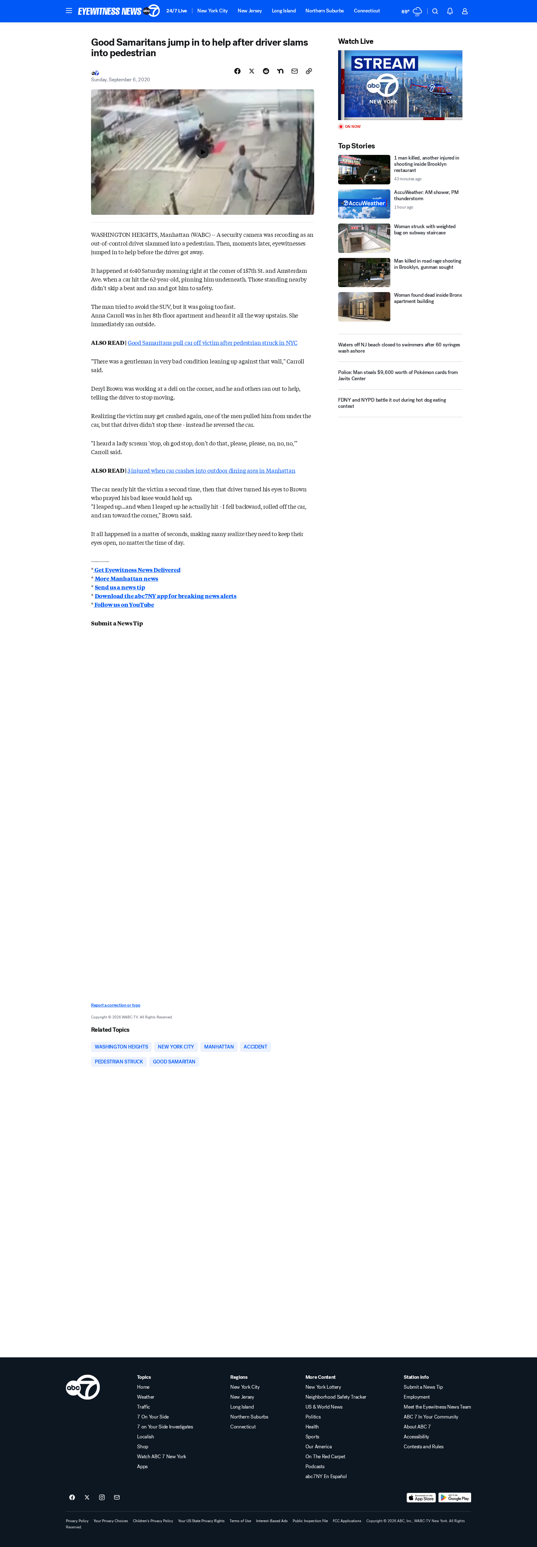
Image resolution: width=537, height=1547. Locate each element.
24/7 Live (176, 10)
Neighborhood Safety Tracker (335, 1397)
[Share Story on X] (251, 71)
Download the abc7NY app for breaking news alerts (165, 596)
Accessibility (416, 1436)
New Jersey (250, 10)
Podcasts (314, 1466)
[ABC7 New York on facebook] (72, 1497)
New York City (212, 10)
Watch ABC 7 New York (161, 1456)
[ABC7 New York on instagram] (102, 1497)
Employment (417, 1397)
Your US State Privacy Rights (201, 1521)
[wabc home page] (83, 1387)
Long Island (284, 10)
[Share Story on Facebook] (237, 71)
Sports (312, 1436)
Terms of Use (240, 1521)
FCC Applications (347, 1521)
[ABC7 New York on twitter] (87, 1497)
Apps (142, 1466)
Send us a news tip (120, 587)
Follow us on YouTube (124, 604)
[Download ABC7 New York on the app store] (421, 1498)
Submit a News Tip (423, 1387)
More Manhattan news (126, 578)
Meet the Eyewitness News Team (437, 1407)
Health (312, 1426)
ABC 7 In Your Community (431, 1416)
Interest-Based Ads (272, 1521)
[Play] (400, 85)
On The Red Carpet (325, 1456)
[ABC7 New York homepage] (119, 11)
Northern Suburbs (324, 10)
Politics (312, 1416)
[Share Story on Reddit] (266, 71)
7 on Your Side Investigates (165, 1426)
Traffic (143, 1407)
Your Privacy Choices (111, 1521)
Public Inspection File (310, 1521)
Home (143, 1387)
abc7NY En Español (326, 1476)
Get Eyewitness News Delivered (137, 570)
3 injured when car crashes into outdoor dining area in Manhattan (211, 470)
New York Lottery (323, 1387)
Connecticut (367, 10)
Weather (145, 1397)
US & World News (323, 1407)
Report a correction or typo (115, 1005)
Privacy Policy (77, 1521)
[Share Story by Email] (294, 71)
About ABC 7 (417, 1426)
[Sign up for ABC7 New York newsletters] (117, 1497)
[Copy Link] (309, 71)
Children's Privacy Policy (153, 1521)
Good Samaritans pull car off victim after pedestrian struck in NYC (212, 342)
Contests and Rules (423, 1446)
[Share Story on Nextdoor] (280, 71)
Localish (145, 1436)
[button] (69, 10)
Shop (142, 1446)
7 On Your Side (153, 1416)
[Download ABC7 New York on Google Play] (454, 1498)
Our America (318, 1446)
